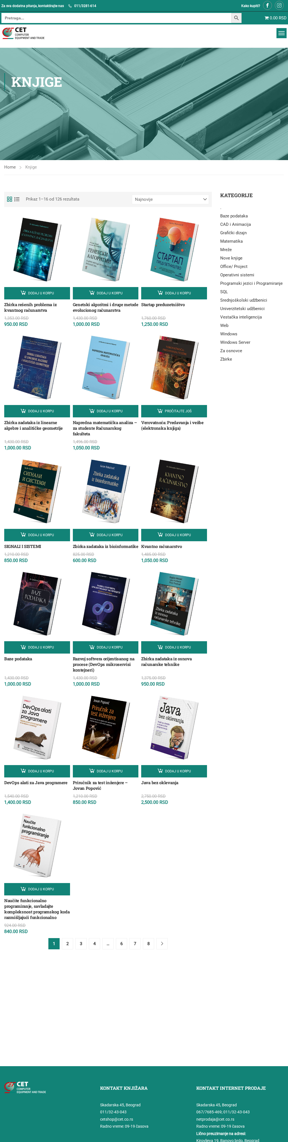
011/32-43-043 (113, 1112)
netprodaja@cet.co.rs (215, 1119)
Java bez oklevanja (159, 782)
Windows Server (235, 342)
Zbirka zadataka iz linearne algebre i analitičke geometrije (33, 425)
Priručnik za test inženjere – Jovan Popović (100, 785)
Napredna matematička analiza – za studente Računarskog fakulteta (105, 428)
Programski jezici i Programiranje (251, 283)
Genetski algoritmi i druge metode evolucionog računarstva (105, 307)
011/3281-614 (85, 6)
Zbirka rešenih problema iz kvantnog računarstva (30, 307)
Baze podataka (18, 658)
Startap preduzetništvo (162, 304)
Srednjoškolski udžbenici (243, 300)
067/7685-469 (209, 1112)
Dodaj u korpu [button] (41, 293)
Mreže (226, 249)
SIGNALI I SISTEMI (22, 546)
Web (224, 325)
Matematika (231, 241)
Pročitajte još (178, 411)
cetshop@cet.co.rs (116, 1119)
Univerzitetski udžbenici (242, 308)
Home (10, 167)
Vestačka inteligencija (241, 317)
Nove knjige (231, 258)
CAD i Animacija (235, 224)
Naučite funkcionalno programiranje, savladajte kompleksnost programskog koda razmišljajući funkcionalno (36, 909)
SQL (224, 291)
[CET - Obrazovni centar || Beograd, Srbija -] (30, 33)
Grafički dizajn (233, 232)
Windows (228, 333)
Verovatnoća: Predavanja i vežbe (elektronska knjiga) (172, 425)
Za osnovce (231, 350)
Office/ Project (234, 266)
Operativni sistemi (237, 274)
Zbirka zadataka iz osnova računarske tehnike (166, 661)
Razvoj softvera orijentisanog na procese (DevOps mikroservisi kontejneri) (103, 664)
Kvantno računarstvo (161, 546)
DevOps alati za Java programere (36, 782)
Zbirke (226, 359)
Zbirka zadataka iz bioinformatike (105, 546)
